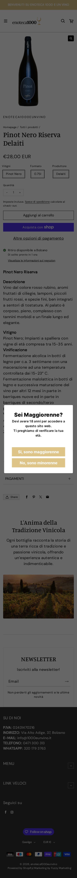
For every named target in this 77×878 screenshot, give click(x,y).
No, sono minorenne (38, 462)
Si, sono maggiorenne (38, 451)
